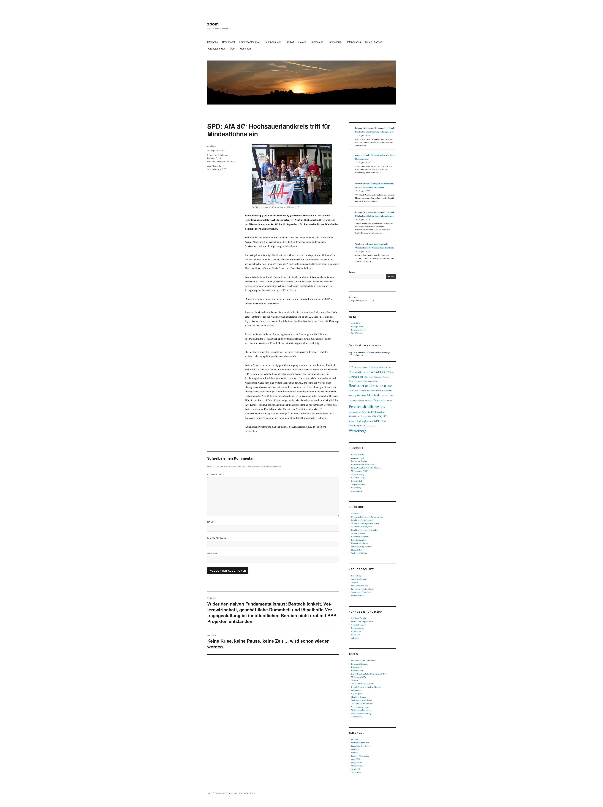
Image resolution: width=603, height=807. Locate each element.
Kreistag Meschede (357, 395)
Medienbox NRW (358, 677)
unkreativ (355, 637)
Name (211, 522)
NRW (391, 395)
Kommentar (215, 474)
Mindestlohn (217, 165)
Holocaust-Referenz (359, 543)
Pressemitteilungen (216, 161)
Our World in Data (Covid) (362, 683)
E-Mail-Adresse (218, 537)
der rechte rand (357, 457)
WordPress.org (357, 333)
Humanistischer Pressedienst (363, 464)
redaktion (211, 146)
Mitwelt (354, 680)
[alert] (372, 353)
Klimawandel (387, 390)
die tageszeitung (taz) (360, 742)
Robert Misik (356, 480)
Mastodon (245, 48)
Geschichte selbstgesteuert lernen (365, 523)
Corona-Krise (357, 372)
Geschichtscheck (358, 533)
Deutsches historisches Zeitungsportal (367, 516)
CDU (388, 367)
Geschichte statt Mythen (361, 526)
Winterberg (357, 430)
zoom (213, 23)
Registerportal (357, 693)
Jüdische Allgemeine (360, 755)
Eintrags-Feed (357, 326)
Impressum (317, 42)
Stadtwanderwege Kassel (361, 700)
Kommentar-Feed (358, 329)
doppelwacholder (358, 579)
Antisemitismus (361, 367)
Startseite (212, 42)
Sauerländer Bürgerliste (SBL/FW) (365, 416)
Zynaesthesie (356, 490)
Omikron (361, 400)
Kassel (362, 390)
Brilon (382, 367)
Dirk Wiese (388, 372)
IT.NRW (388, 386)
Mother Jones (357, 765)
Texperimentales (358, 484)
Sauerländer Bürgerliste (373, 411)
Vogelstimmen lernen (360, 706)
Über (232, 48)
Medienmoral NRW (359, 471)
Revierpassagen (357, 628)
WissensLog (356, 487)
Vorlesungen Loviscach (361, 710)
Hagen (351, 381)
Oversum (368, 400)
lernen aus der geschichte (361, 546)
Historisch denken (359, 539)
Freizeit (290, 42)
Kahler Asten (353, 390)
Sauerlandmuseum (355, 412)
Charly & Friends (358, 618)
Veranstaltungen (216, 48)
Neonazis (385, 395)
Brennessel (228, 42)
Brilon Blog (356, 575)
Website (212, 553)
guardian (355, 749)
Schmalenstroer (357, 595)
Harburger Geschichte (360, 536)
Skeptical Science (358, 696)
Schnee (351, 421)
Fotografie (377, 377)
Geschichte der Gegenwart (362, 520)
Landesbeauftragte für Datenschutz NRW (368, 673)
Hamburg (358, 381)
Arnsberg (373, 367)
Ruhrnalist (355, 634)
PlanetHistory (357, 549)
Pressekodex (356, 690)
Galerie (302, 42)
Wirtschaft (230, 161)
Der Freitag (356, 739)
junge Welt (355, 759)
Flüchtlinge (368, 377)
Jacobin (354, 752)
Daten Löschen (373, 42)
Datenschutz (335, 42)
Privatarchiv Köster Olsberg (363, 588)
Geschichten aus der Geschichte (364, 530)
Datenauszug (353, 42)
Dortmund (354, 376)
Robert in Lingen (358, 477)
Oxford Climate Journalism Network (366, 687)
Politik (218, 158)
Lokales (210, 158)
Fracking (386, 377)
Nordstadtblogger (358, 624)
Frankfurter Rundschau (361, 745)
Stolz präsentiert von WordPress (241, 793)
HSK (381, 386)
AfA (209, 165)
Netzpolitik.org (357, 474)
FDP (361, 377)
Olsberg (352, 400)
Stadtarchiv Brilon (359, 553)
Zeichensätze (356, 716)
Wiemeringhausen (370, 425)
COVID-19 (374, 372)
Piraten (389, 400)
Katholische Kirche (374, 390)
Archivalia (355, 513)
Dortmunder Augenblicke (362, 621)
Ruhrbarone (356, 631)
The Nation (356, 772)
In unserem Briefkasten (217, 154)
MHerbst (355, 582)
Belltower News (357, 454)
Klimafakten (356, 667)
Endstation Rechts (359, 461)
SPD (224, 169)
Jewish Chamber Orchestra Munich (366, 467)
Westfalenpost (355, 425)
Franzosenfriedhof (249, 42)
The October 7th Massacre (362, 703)
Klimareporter (357, 670)
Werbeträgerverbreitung (361, 713)
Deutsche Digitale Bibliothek (363, 660)
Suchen (352, 271)
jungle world (356, 762)
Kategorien (353, 297)
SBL (385, 416)
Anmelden (355, 323)
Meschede (373, 395)
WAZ (384, 421)
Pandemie (379, 400)
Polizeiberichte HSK (359, 585)
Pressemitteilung (364, 406)
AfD (351, 367)
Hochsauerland (370, 380)
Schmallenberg (214, 169)
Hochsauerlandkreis (363, 385)
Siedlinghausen (272, 42)
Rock (382, 407)
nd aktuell (355, 769)
